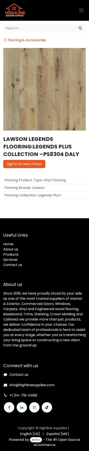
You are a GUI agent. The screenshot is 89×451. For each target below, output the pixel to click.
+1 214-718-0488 (23, 395)
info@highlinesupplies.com (32, 384)
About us (10, 249)
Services (10, 259)
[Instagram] (34, 407)
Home (8, 244)
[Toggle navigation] (81, 10)
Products (11, 254)
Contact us (12, 264)
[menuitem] (30, 434)
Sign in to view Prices (24, 163)
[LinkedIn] (22, 407)
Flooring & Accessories (27, 40)
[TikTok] (47, 407)
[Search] (80, 28)
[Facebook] (9, 407)
